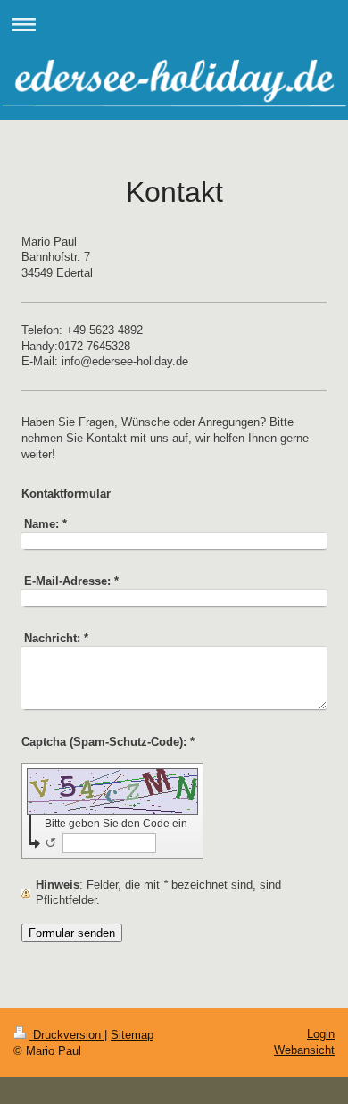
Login (321, 1034)
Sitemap (132, 1034)
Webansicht (304, 1050)
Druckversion (66, 1034)
